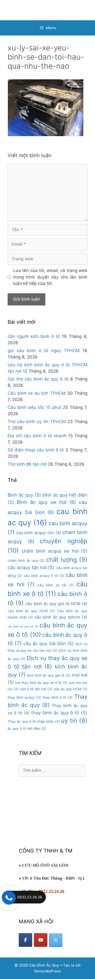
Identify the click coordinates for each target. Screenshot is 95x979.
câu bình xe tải (55, 585)
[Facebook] (25, 940)
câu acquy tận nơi (31, 567)
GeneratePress (47, 971)
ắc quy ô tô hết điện (27, 729)
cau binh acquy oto (38, 532)
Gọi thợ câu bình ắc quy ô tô (38, 379)
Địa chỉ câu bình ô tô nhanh (37, 435)
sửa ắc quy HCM (70, 689)
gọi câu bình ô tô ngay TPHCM (44, 350)
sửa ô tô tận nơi (36, 689)
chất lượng (66, 559)
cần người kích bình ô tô (34, 336)
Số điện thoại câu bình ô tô (36, 449)
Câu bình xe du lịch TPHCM (37, 393)
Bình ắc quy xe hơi (46, 502)
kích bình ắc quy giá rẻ (48, 675)
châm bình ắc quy (26, 560)
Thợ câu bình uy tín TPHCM (37, 421)
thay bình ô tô (57, 697)
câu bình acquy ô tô (44, 576)
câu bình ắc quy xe (23, 626)
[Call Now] (8, 897)
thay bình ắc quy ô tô (59, 712)
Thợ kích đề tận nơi (27, 464)
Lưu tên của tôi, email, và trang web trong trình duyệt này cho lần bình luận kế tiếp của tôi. (50, 277)
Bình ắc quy (24, 495)
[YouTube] (40, 940)
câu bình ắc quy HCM (31, 611)
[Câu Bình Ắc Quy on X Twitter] (55, 940)
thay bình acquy (24, 697)
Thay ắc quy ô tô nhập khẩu (34, 721)
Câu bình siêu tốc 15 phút (34, 407)
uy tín (74, 720)
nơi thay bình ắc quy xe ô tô (41, 683)
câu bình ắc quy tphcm (61, 617)
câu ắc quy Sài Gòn (48, 643)
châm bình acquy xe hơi (55, 551)
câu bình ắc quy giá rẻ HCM (56, 603)
